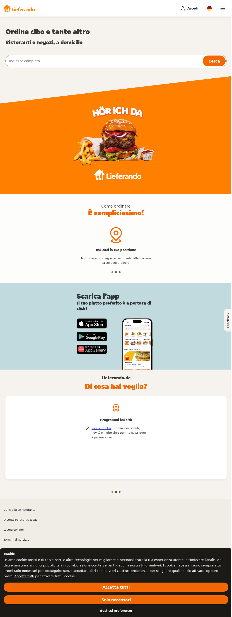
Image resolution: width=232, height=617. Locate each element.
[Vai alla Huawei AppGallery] (92, 349)
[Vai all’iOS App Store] (92, 323)
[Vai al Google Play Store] (92, 336)
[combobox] (103, 61)
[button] (19, 8)
